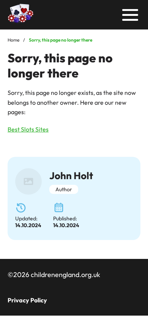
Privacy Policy (27, 300)
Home (13, 40)
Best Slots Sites (28, 129)
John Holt (71, 175)
